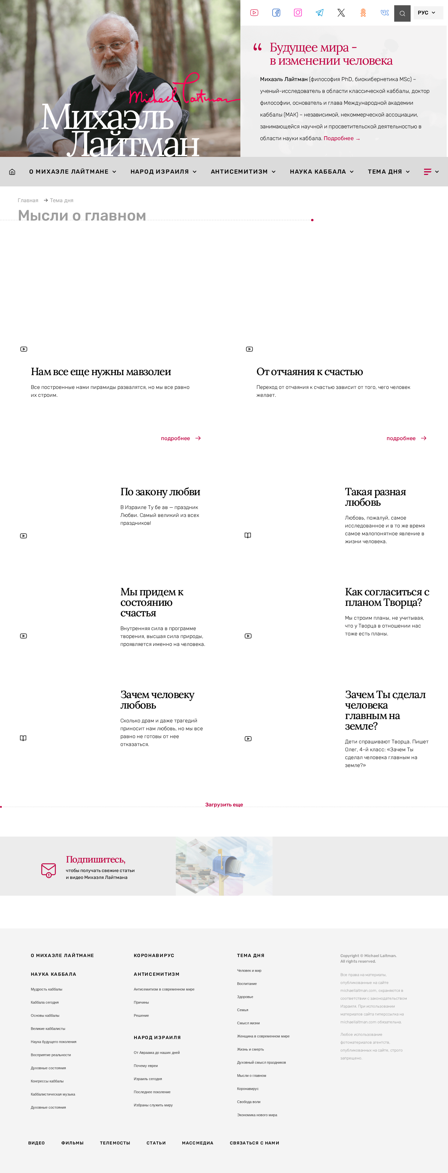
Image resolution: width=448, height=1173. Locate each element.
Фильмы (72, 1143)
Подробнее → (342, 138)
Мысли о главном (251, 1075)
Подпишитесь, (95, 859)
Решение (141, 1015)
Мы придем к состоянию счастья (151, 602)
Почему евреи (146, 1066)
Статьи (156, 1143)
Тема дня (385, 171)
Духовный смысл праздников (261, 1062)
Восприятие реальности (51, 1055)
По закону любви (160, 491)
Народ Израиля (160, 171)
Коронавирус (154, 955)
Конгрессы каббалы (47, 1081)
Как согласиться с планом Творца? (387, 597)
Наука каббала (318, 171)
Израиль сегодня (148, 1079)
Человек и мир (249, 970)
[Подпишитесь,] (48, 870)
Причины (141, 1002)
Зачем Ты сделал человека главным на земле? (385, 710)
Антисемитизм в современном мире (164, 989)
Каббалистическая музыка (53, 1094)
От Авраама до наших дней (157, 1053)
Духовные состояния (48, 1068)
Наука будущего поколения (53, 1042)
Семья (242, 1010)
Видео (36, 1143)
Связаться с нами (254, 1143)
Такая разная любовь (375, 497)
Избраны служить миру (153, 1105)
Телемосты (115, 1143)
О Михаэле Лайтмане (69, 171)
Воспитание (247, 984)
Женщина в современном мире (263, 1036)
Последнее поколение (152, 1092)
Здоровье (245, 997)
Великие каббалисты (48, 1029)
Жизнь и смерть (250, 1049)
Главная (28, 200)
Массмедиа (198, 1143)
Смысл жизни (248, 1023)
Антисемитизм (240, 171)
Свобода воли (248, 1102)
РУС (423, 13)
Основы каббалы (45, 1015)
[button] (224, 804)
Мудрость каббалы (46, 989)
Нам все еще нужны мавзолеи (101, 371)
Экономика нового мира (257, 1115)
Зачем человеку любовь (157, 700)
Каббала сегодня (45, 1002)
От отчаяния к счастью (309, 371)
